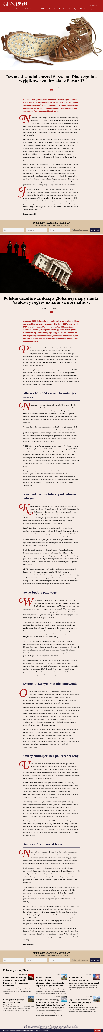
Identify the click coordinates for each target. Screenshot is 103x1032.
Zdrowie (36, 9)
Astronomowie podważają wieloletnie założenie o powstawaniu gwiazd (84, 980)
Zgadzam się (98, 1030)
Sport (71, 9)
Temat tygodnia (8, 9)
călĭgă (60, 151)
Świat (24, 9)
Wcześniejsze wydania (88, 9)
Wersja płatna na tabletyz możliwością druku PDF (94, 4)
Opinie (76, 9)
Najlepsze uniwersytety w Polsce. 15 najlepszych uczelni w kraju (80, 1002)
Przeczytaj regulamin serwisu (42, 1030)
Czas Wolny (63, 9)
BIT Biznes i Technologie (49, 9)
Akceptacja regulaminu (80, 230)
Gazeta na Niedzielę (47, 1025)
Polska (18, 9)
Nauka (29, 9)
